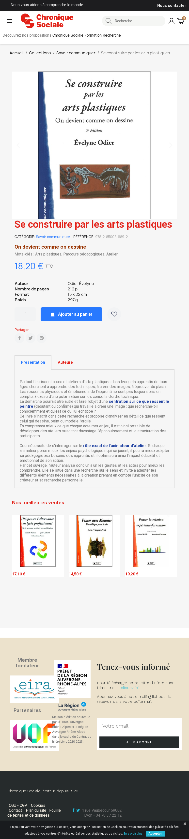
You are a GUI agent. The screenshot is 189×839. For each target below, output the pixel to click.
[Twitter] (30, 338)
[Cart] (181, 21)
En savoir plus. (133, 833)
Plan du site (36, 810)
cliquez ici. (130, 687)
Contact (15, 810)
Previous (19, 570)
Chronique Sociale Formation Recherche (86, 35)
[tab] (33, 362)
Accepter (155, 833)
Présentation (33, 362)
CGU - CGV (18, 805)
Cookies (38, 805)
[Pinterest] (42, 338)
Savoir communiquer (53, 236)
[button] (18, 145)
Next (169, 570)
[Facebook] (19, 338)
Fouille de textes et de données (34, 813)
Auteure (65, 362)
